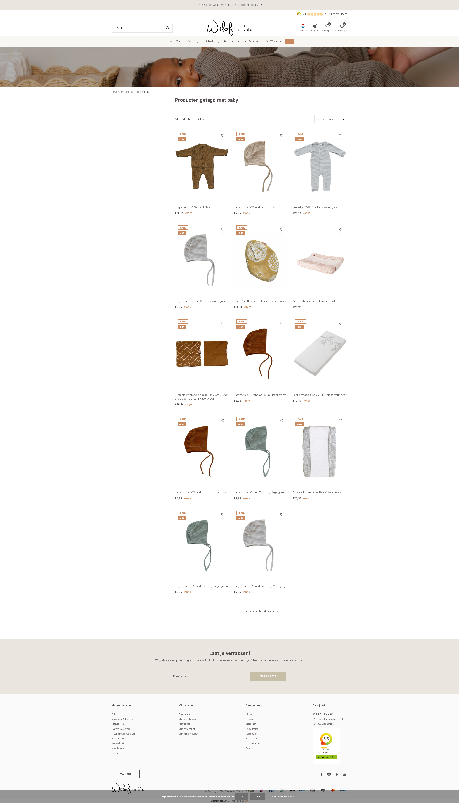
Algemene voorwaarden (124, 733)
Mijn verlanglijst (187, 729)
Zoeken (168, 28)
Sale (289, 41)
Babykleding (212, 41)
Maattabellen (118, 748)
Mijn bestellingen (187, 719)
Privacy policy (119, 738)
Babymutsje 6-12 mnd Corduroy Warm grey (259, 586)
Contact (116, 753)
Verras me (268, 676)
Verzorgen (194, 41)
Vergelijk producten (188, 733)
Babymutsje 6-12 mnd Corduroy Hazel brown (201, 492)
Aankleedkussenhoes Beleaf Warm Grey (317, 492)
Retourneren (118, 724)
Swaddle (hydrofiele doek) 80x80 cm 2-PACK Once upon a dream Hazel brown (201, 396)
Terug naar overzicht (122, 92)
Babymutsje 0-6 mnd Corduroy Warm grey (200, 301)
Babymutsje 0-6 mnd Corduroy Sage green (259, 492)
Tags (138, 92)
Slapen (180, 41)
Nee (257, 796)
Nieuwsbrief (118, 743)
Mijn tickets (184, 724)
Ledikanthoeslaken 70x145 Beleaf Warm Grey (320, 394)
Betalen (115, 714)
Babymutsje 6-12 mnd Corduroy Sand (256, 207)
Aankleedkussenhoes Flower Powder (315, 301)
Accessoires (231, 41)
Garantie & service (121, 729)
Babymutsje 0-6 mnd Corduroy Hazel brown (260, 394)
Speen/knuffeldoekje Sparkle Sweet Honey (260, 301)
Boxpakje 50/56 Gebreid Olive (192, 207)
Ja (242, 796)
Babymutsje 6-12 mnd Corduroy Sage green (201, 586)
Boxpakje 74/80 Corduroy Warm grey (315, 207)
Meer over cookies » (283, 796)
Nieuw (168, 41)
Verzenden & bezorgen (123, 719)
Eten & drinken (251, 41)
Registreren (184, 714)
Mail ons (125, 774)
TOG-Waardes (272, 41)
